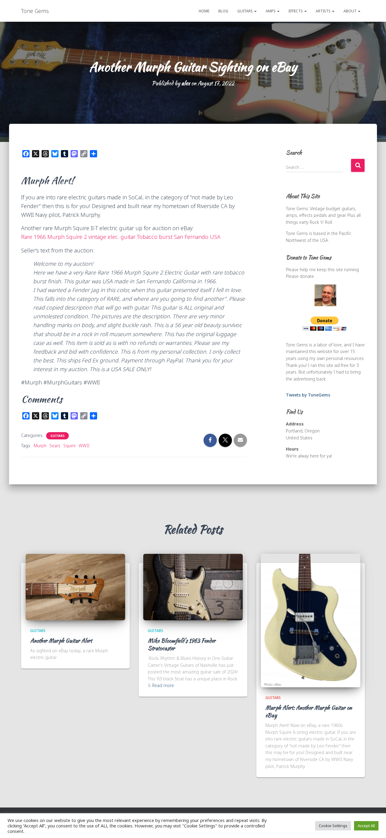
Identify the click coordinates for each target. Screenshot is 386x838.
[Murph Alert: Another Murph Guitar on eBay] (310, 620)
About (350, 11)
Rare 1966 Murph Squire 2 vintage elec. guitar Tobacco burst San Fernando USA (120, 236)
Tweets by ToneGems (308, 395)
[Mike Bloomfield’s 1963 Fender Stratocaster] (193, 586)
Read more (163, 685)
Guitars (245, 11)
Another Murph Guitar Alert (61, 641)
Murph (40, 445)
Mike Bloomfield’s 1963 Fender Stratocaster (182, 644)
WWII (84, 445)
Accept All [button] (366, 825)
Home (204, 11)
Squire (69, 445)
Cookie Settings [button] (333, 825)
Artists (323, 11)
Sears (54, 445)
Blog (223, 11)
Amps (271, 11)
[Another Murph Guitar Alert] (75, 586)
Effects (296, 11)
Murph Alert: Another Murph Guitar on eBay (308, 711)
